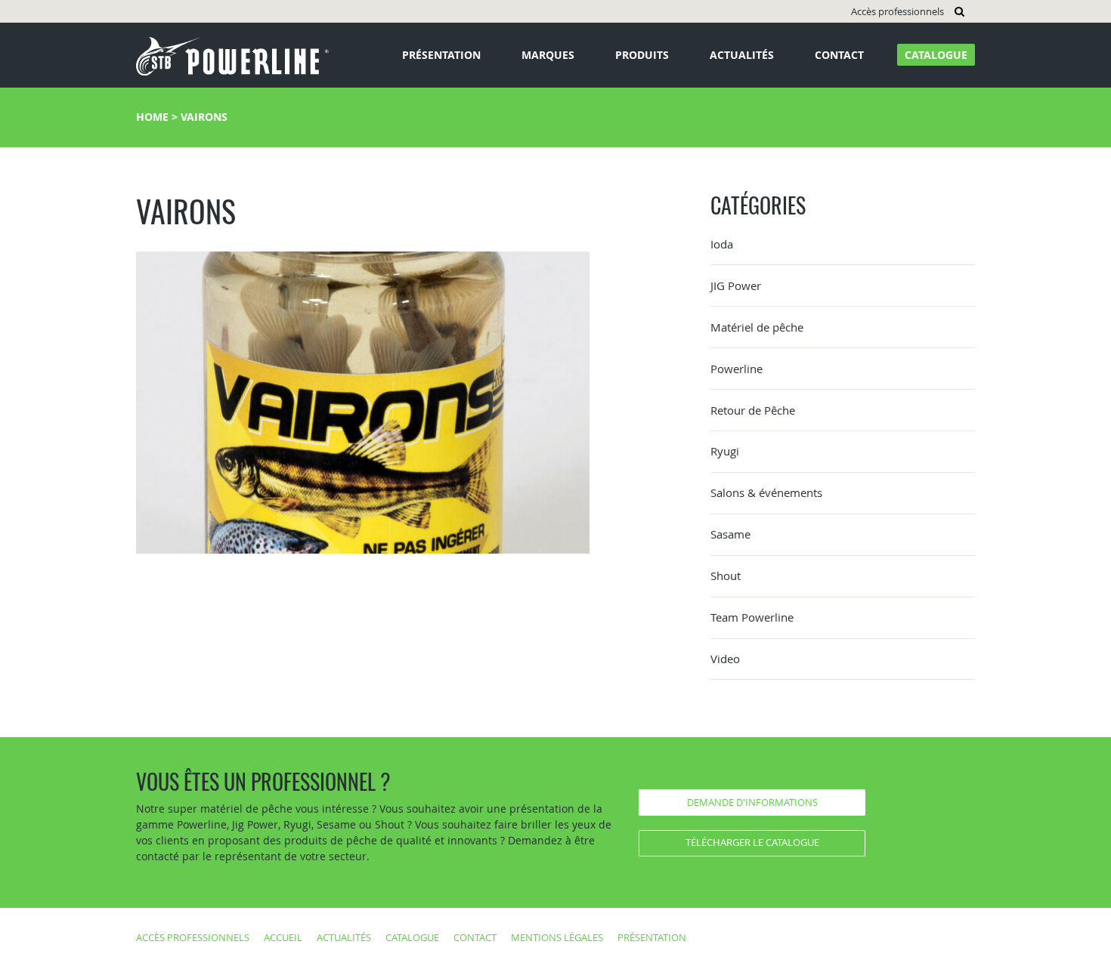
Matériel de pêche (756, 327)
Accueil (283, 937)
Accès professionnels (897, 11)
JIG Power (735, 285)
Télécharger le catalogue (752, 842)
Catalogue (936, 55)
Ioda (721, 244)
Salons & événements (766, 492)
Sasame (730, 534)
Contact (839, 55)
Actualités (742, 55)
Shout (725, 575)
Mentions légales (557, 937)
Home (152, 117)
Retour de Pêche (752, 410)
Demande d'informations (752, 802)
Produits (642, 55)
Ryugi (724, 450)
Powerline (736, 368)
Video (725, 658)
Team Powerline (752, 617)
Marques (547, 55)
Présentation (441, 55)
